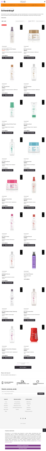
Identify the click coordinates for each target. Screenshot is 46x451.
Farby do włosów (27, 272)
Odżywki (3, 85)
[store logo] (23, 2)
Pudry (25, 347)
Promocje (6, 407)
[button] (21, 26)
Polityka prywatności (28, 411)
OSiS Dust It (26, 349)
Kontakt (17, 409)
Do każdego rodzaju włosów (7, 47)
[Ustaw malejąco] (26, 21)
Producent (21, 21)
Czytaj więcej (5, 55)
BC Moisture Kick (27, 161)
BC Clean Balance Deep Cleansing (9, 311)
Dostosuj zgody (23, 448)
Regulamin (29, 409)
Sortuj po (17, 21)
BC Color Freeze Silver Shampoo (9, 349)
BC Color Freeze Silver (7, 199)
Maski (25, 47)
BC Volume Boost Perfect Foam (9, 124)
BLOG (29, 405)
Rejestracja (29, 403)
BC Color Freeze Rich (28, 311)
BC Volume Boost (28, 124)
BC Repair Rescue (28, 199)
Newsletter (29, 407)
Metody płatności (17, 403)
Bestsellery (6, 405)
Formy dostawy (17, 401)
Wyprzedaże (6, 409)
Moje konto (29, 401)
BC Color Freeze (5, 236)
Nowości (5, 403)
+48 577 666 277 (7, 383)
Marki (8, 8)
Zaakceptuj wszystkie (23, 445)
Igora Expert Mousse (28, 274)
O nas (6, 401)
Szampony (25, 85)
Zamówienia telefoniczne (17, 407)
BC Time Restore (27, 49)
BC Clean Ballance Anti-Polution (9, 49)
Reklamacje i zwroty (17, 405)
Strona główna (3, 8)
